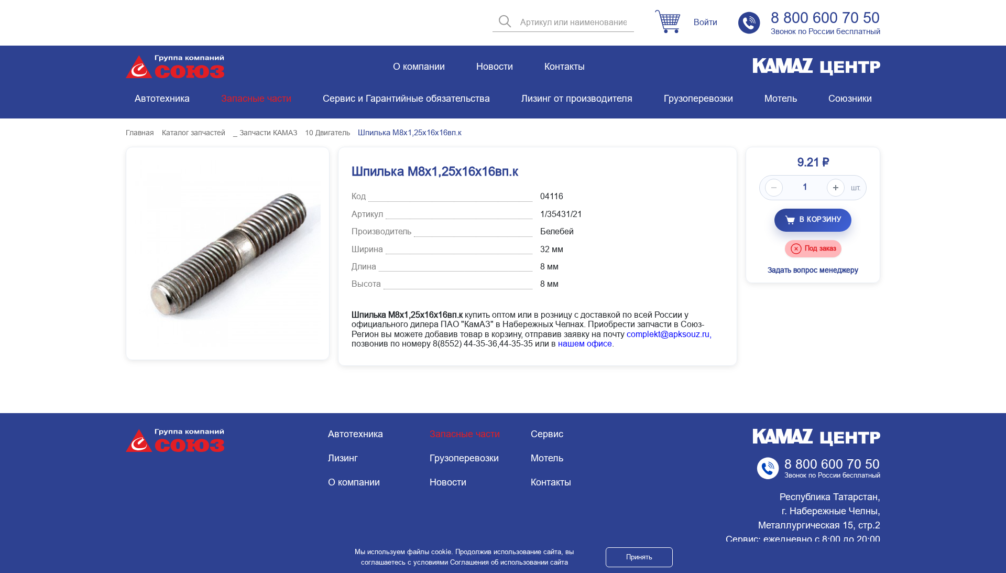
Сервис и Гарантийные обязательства (406, 98)
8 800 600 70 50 (825, 17)
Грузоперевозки (698, 98)
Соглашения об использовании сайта (509, 562)
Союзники (850, 98)
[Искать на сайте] (505, 22)
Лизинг (343, 458)
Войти (705, 22)
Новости (494, 66)
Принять (639, 557)
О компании (419, 66)
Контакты (564, 66)
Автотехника (162, 98)
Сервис (547, 434)
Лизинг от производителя (576, 98)
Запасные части (256, 98)
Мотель (780, 98)
